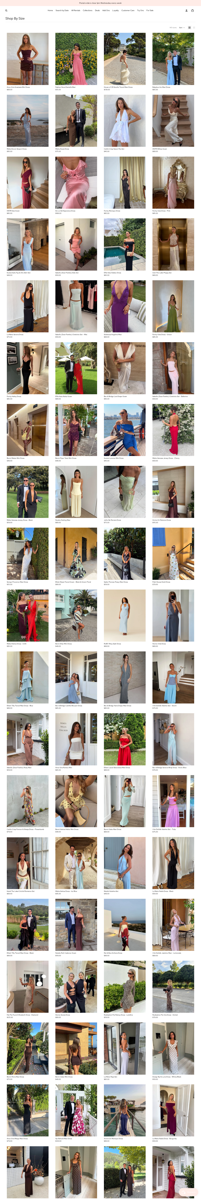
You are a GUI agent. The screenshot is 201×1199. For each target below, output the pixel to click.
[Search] (6, 11)
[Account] (186, 11)
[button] (182, 28)
